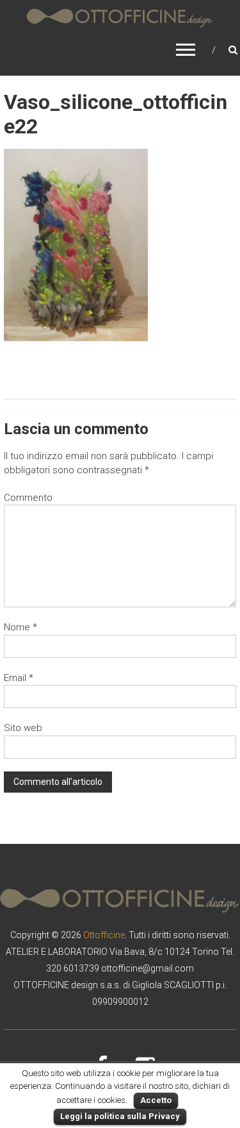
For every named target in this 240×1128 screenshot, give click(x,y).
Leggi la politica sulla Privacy (120, 1116)
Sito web (23, 728)
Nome (20, 627)
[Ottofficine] (120, 18)
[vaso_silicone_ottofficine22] (76, 244)
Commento (28, 497)
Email (18, 678)
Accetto (156, 1100)
